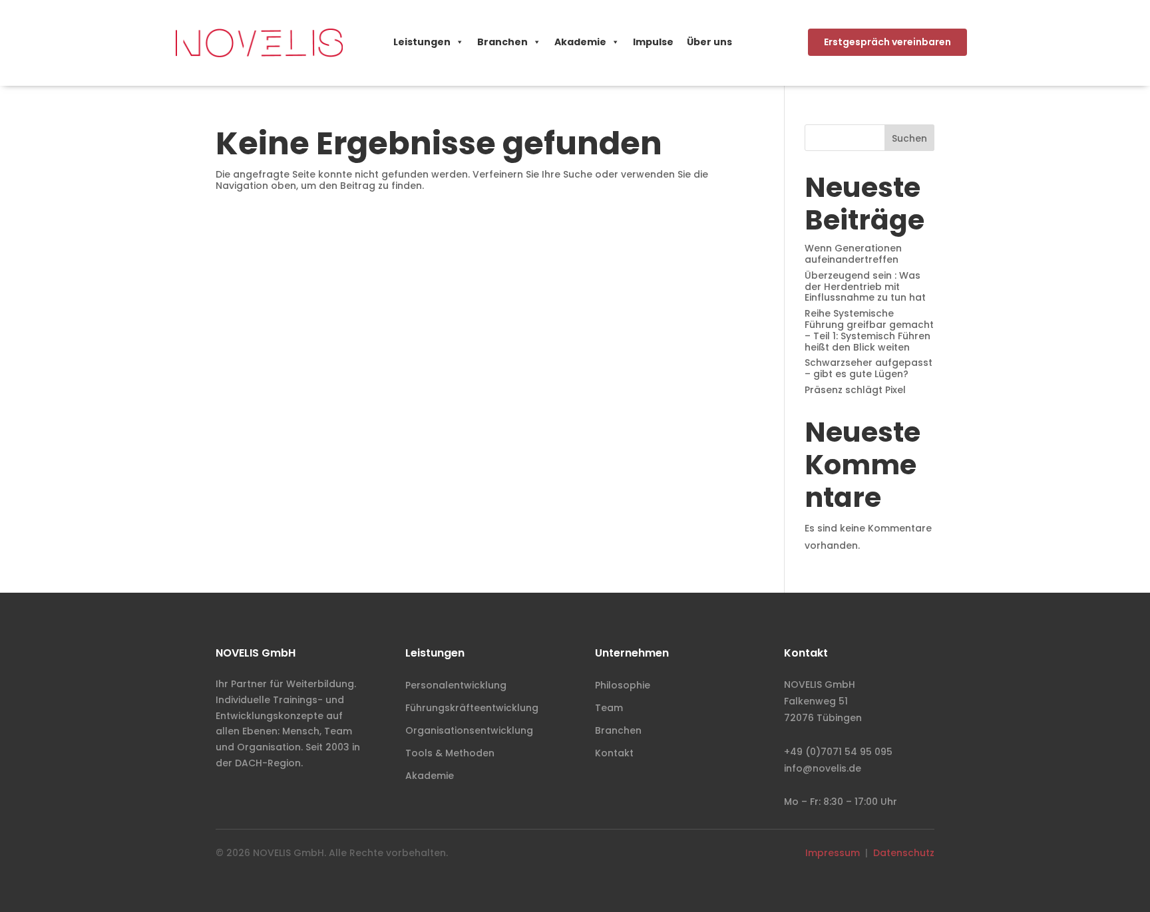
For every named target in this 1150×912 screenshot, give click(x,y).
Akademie (580, 42)
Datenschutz (903, 852)
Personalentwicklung (455, 685)
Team (609, 707)
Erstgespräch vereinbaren (887, 42)
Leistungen (422, 42)
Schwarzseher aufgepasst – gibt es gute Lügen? (868, 368)
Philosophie (622, 685)
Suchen (909, 138)
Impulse (653, 42)
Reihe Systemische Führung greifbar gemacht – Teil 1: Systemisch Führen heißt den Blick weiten (869, 330)
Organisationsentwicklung (469, 730)
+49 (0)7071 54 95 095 (838, 751)
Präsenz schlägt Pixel (855, 389)
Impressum (832, 852)
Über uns (709, 42)
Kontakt (614, 753)
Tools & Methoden (449, 753)
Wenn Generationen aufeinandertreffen (853, 253)
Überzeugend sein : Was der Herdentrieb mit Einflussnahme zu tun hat (865, 287)
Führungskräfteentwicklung (471, 707)
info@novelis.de (822, 768)
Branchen (502, 42)
